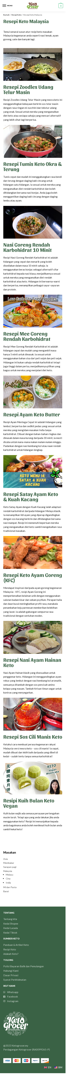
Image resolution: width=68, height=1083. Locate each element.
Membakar (8, 862)
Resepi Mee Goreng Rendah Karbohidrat (26, 336)
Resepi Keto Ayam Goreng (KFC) (32, 577)
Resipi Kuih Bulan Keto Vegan (28, 803)
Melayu (9, 874)
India (8, 882)
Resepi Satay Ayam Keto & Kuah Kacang (30, 496)
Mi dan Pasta (10, 887)
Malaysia (7, 871)
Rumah (6, 15)
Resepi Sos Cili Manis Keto (32, 736)
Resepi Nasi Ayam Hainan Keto (32, 662)
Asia (5, 859)
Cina (8, 878)
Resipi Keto (16, 15)
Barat (6, 891)
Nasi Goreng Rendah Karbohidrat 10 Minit (27, 247)
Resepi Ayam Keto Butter (31, 414)
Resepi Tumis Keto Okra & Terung (32, 166)
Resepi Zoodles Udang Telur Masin (28, 89)
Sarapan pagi (9, 867)
